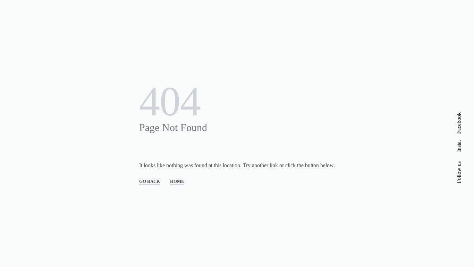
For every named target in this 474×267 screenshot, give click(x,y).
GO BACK (149, 181)
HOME (177, 181)
